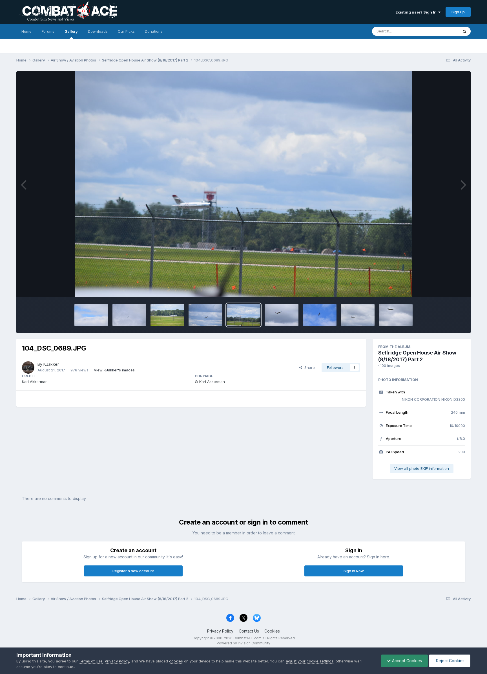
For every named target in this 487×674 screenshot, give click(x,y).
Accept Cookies (406, 660)
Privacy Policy (220, 631)
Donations (154, 31)
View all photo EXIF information (421, 468)
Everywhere (441, 31)
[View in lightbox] (243, 184)
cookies (176, 661)
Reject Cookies (449, 660)
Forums (48, 31)
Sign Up (458, 12)
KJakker (51, 364)
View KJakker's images (114, 370)
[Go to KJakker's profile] (28, 367)
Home (26, 31)
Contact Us (249, 631)
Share (308, 367)
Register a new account (133, 571)
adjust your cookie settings (309, 661)
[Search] (464, 31)
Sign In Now (354, 571)
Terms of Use (91, 661)
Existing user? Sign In (416, 12)
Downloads (98, 31)
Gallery (71, 31)
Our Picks (126, 31)
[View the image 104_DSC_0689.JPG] (91, 315)
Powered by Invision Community (243, 643)
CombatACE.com (247, 638)
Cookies (272, 631)
